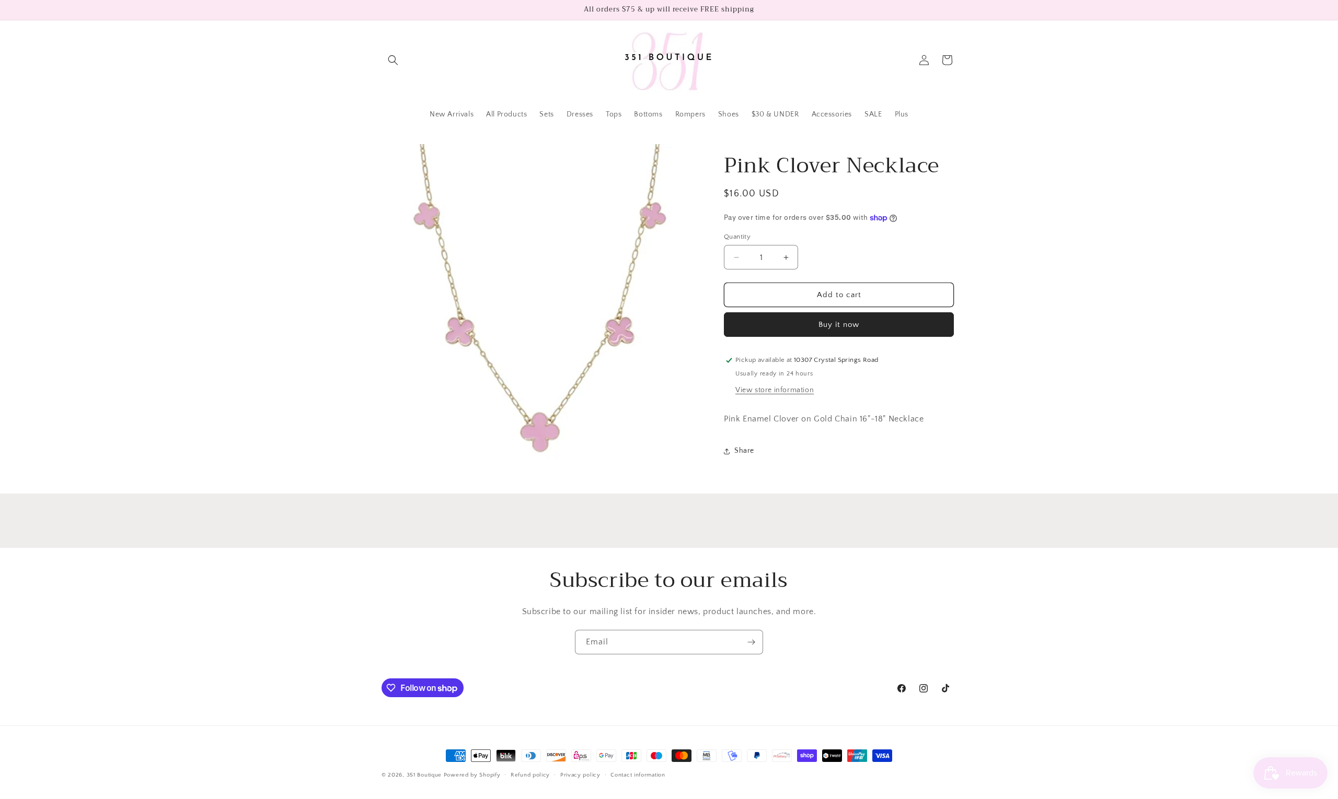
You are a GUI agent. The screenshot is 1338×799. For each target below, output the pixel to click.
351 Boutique (425, 775)
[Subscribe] (751, 642)
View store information (774, 390)
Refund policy (530, 775)
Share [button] (744, 450)
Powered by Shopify (472, 775)
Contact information (637, 775)
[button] (393, 60)
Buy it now (838, 324)
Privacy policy (580, 775)
